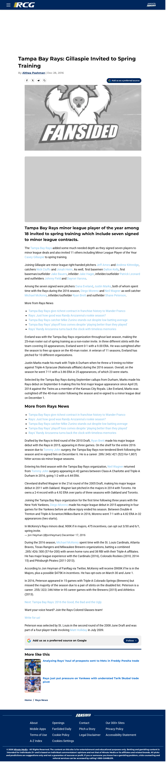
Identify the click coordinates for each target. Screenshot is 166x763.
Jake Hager (86, 274)
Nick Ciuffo (43, 269)
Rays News (41, 700)
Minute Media (21, 749)
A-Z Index (36, 741)
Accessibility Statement (121, 735)
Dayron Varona (76, 278)
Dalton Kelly (111, 269)
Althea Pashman (33, 72)
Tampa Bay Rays (41, 248)
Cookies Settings (63, 741)
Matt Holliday (78, 630)
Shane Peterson (115, 295)
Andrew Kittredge (127, 265)
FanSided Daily (61, 729)
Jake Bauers (59, 274)
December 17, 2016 (73, 535)
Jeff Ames (103, 265)
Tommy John (51, 449)
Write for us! (32, 617)
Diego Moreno (90, 290)
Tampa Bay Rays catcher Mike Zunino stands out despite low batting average (78, 320)
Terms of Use (38, 735)
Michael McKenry (36, 295)
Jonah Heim (64, 269)
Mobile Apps (38, 729)
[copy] (44, 80)
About (34, 723)
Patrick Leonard (130, 274)
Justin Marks (102, 286)
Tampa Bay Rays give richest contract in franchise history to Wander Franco (77, 311)
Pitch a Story (87, 729)
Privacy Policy (114, 729)
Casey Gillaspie (34, 257)
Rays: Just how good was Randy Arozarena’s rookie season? (67, 315)
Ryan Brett (79, 295)
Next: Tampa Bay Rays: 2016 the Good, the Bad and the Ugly (63, 602)
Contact (84, 723)
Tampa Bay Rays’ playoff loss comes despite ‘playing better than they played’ (78, 324)
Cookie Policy (60, 735)
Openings (58, 723)
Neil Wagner (113, 290)
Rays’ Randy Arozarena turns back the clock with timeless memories (72, 329)
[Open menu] (8, 5)
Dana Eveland (84, 286)
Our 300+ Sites (115, 723)
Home (28, 700)
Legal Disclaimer (90, 735)
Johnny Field (53, 278)
